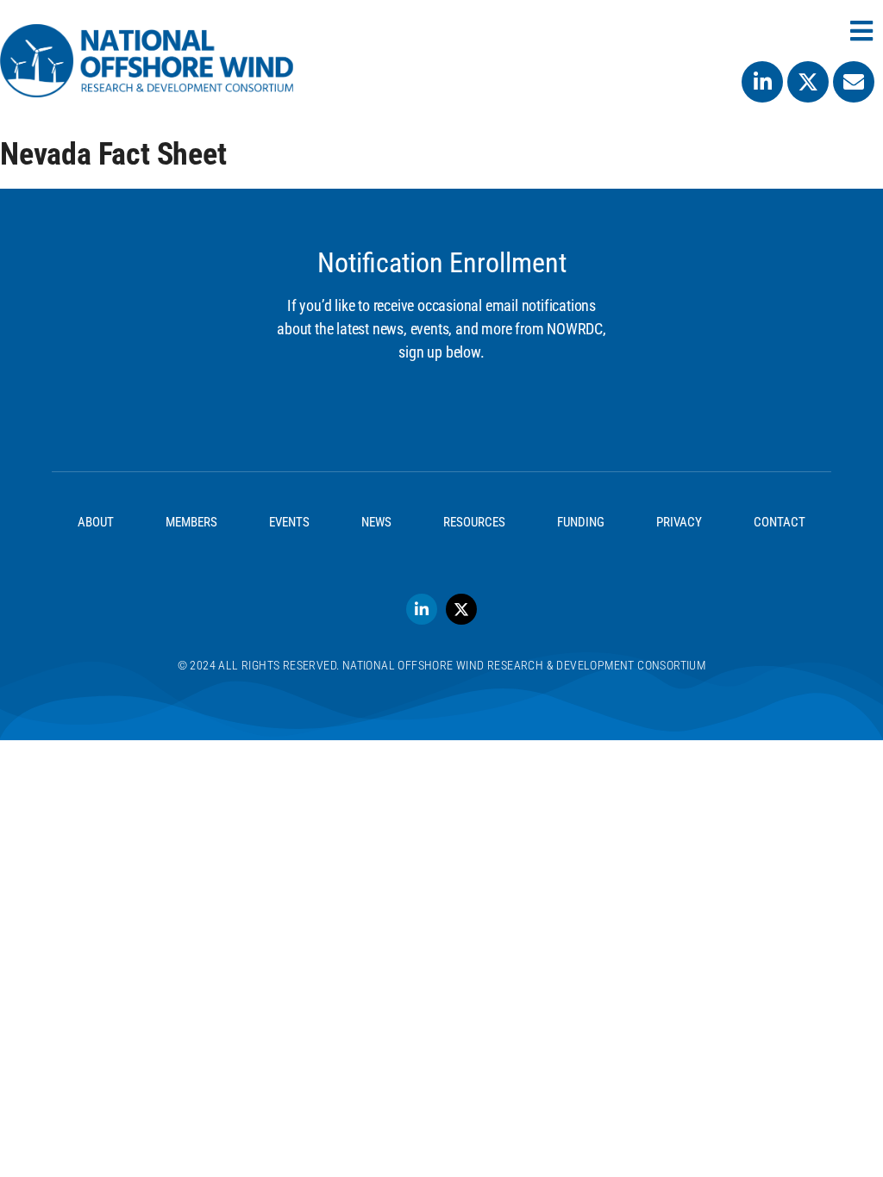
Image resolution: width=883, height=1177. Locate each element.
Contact (779, 522)
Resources (474, 522)
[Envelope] (853, 82)
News (376, 522)
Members (191, 522)
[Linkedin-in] (762, 82)
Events (289, 522)
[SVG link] (146, 60)
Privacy (679, 522)
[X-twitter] (808, 82)
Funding (580, 522)
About (96, 522)
